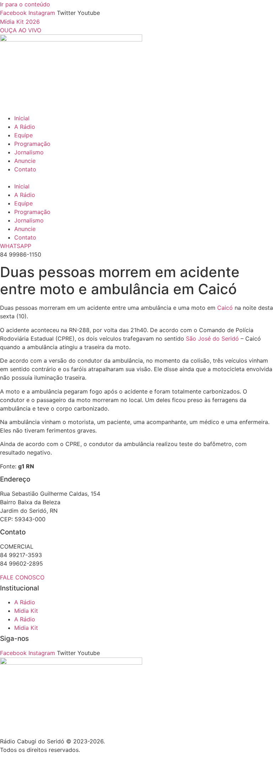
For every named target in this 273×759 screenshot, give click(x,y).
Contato (25, 169)
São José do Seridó (212, 338)
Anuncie (25, 160)
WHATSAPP (15, 245)
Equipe (23, 135)
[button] (136, 178)
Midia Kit (26, 610)
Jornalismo (29, 152)
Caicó (225, 307)
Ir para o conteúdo (25, 4)
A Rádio (24, 126)
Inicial (22, 118)
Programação (32, 143)
